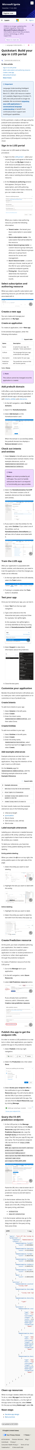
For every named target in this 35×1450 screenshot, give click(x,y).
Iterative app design (12, 1414)
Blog (26, 1439)
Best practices (10, 1417)
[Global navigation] (2, 20)
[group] (19, 1309)
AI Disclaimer (5, 1439)
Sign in (31, 20)
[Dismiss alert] (32, 2)
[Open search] (26, 20)
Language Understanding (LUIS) (15, 45)
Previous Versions (17, 1439)
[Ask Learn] (28, 45)
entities (13, 399)
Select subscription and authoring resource (16, 70)
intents (7, 399)
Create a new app (8, 72)
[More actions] (32, 45)
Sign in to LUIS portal (9, 68)
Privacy (12, 1442)
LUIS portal (19, 157)
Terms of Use (25, 1445)
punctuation (9, 815)
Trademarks (5, 1447)
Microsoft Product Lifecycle (14, 30)
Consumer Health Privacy (9, 1445)
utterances (23, 399)
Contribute (4, 1442)
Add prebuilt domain (9, 75)
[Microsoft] (17, 20)
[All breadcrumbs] (3, 45)
